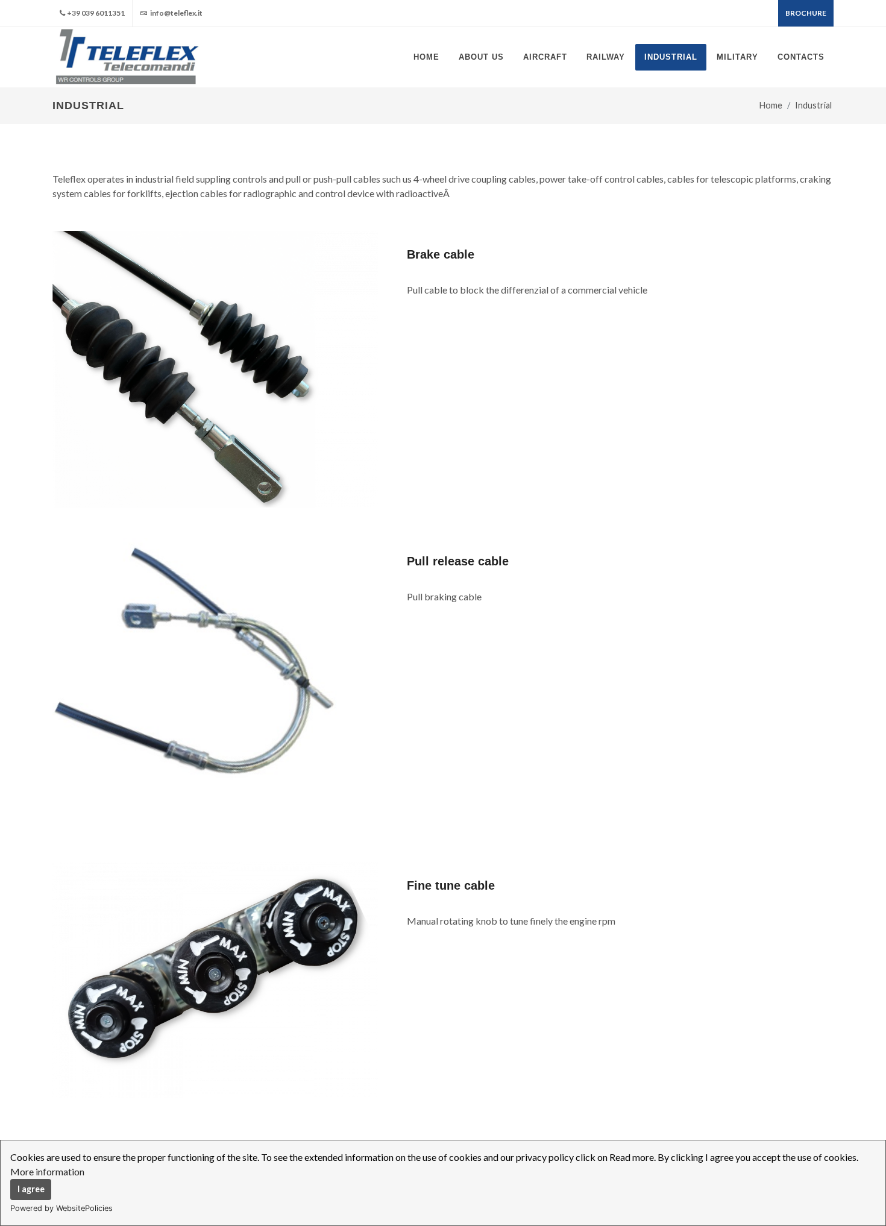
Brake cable (440, 254)
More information (47, 1171)
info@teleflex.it (176, 12)
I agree (31, 1189)
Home (770, 105)
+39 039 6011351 (96, 12)
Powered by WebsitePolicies (61, 1208)
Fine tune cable (451, 885)
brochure (805, 12)
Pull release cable (458, 561)
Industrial (813, 105)
